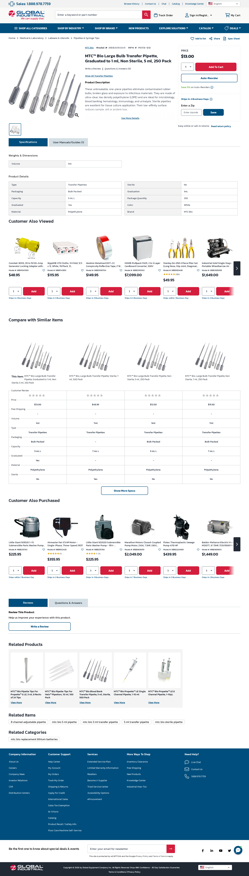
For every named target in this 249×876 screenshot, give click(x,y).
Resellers (92, 774)
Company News (17, 774)
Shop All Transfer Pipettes (99, 76)
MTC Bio (89, 48)
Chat (164, 3)
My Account (54, 768)
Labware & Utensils (58, 38)
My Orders (53, 774)
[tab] (28, 142)
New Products (134, 774)
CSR (11, 786)
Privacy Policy (142, 856)
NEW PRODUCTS (139, 28)
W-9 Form (53, 811)
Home (12, 38)
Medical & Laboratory (32, 38)
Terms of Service (160, 856)
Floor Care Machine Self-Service (64, 830)
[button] (223, 3)
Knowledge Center (194, 3)
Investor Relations (18, 780)
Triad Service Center (97, 786)
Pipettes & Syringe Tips (86, 38)
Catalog (176, 3)
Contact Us (150, 3)
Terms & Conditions (118, 871)
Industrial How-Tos (137, 786)
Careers (13, 768)
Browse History (131, 3)
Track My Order (56, 780)
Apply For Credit (56, 793)
